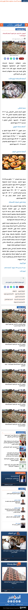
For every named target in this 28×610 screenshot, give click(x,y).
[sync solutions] (23, 608)
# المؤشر (15, 291)
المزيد (5, 559)
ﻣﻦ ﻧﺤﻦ (12, 604)
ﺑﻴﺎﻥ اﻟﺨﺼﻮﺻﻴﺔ (19, 604)
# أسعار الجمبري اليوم (8, 294)
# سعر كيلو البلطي (9, 299)
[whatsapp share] (11, 59)
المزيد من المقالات (8, 484)
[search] (1, 25)
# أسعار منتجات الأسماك (19, 299)
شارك (21, 58)
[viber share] (8, 59)
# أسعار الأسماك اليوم (20, 294)
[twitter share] (14, 59)
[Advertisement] (14, 13)
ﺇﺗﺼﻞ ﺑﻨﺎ (7, 604)
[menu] (26, 25)
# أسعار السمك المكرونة (19, 302)
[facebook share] (17, 59)
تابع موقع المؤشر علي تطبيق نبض (15, 282)
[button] (24, 542)
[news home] (14, 597)
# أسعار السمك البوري (20, 296)
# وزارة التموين (21, 291)
